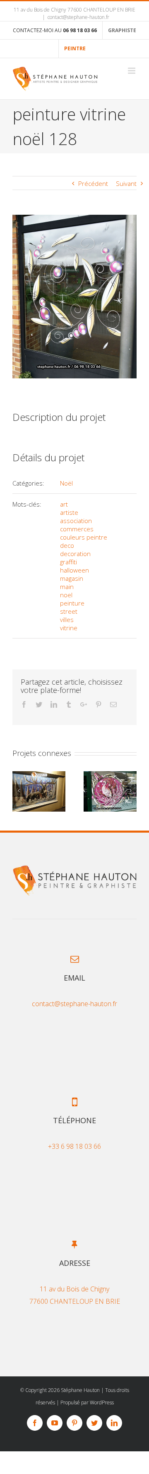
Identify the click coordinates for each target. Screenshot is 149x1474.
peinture (72, 603)
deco (67, 545)
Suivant (126, 183)
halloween (74, 570)
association (76, 520)
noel (66, 595)
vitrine (68, 628)
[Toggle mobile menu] (132, 70)
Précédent (93, 183)
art (64, 504)
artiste (69, 512)
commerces (77, 529)
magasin (71, 578)
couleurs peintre (83, 537)
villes (67, 619)
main (67, 586)
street (68, 611)
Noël (66, 483)
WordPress (102, 1402)
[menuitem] (54, 30)
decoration (75, 553)
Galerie (38, 791)
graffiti (68, 562)
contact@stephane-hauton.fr (78, 17)
